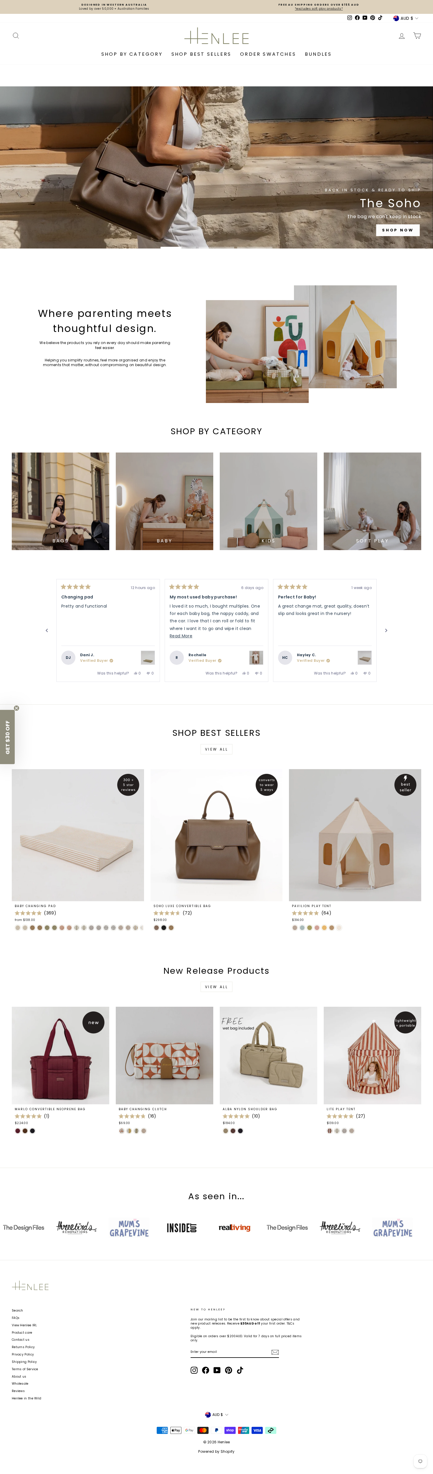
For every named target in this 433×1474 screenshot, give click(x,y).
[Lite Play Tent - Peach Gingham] (352, 1131)
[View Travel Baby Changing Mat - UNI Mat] (256, 658)
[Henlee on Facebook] (205, 1370)
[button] (7, 737)
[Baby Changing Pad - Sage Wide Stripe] (77, 928)
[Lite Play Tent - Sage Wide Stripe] (337, 1131)
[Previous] (47, 631)
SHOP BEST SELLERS (201, 54)
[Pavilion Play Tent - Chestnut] (332, 928)
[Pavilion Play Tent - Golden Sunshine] (324, 928)
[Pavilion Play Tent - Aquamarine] (302, 928)
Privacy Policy (23, 1354)
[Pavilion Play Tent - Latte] (295, 928)
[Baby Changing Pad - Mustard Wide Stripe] (135, 928)
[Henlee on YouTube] (217, 1370)
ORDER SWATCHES (268, 54)
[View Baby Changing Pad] (148, 658)
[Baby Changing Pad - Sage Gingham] (106, 928)
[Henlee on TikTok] (240, 1370)
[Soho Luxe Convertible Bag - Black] (164, 928)
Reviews (18, 1391)
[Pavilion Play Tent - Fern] (310, 928)
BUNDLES (318, 54)
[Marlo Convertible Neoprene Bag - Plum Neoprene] (18, 1131)
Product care (22, 1332)
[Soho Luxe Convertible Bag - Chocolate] (156, 928)
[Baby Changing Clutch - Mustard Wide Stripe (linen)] (129, 1131)
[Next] (386, 631)
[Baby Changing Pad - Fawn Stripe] (91, 928)
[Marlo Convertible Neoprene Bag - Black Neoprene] (32, 1131)
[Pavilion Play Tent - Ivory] (339, 928)
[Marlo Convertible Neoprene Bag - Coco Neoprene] (25, 1131)
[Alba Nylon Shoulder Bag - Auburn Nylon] (233, 1131)
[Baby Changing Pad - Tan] (32, 928)
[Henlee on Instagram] (194, 1370)
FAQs (15, 1318)
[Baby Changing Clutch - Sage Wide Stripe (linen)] (136, 1131)
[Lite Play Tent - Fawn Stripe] (344, 1131)
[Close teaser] (16, 708)
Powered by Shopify (216, 1451)
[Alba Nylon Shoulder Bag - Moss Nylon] (226, 1131)
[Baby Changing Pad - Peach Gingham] (121, 928)
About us (19, 1376)
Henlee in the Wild (26, 1398)
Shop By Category (132, 54)
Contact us (20, 1340)
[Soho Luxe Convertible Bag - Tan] (171, 928)
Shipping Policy (24, 1362)
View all (216, 749)
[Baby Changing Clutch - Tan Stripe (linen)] (144, 1131)
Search (17, 1310)
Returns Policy (23, 1347)
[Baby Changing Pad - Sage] (47, 928)
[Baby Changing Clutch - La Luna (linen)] (122, 1131)
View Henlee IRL (24, 1325)
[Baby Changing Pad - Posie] (62, 928)
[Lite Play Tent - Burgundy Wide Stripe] (330, 1131)
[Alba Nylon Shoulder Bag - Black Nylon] (240, 1131)
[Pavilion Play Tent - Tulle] (317, 928)
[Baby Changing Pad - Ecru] (18, 928)
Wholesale (20, 1383)
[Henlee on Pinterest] (228, 1370)
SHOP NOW (216, 186)
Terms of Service (25, 1369)
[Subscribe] (275, 1352)
